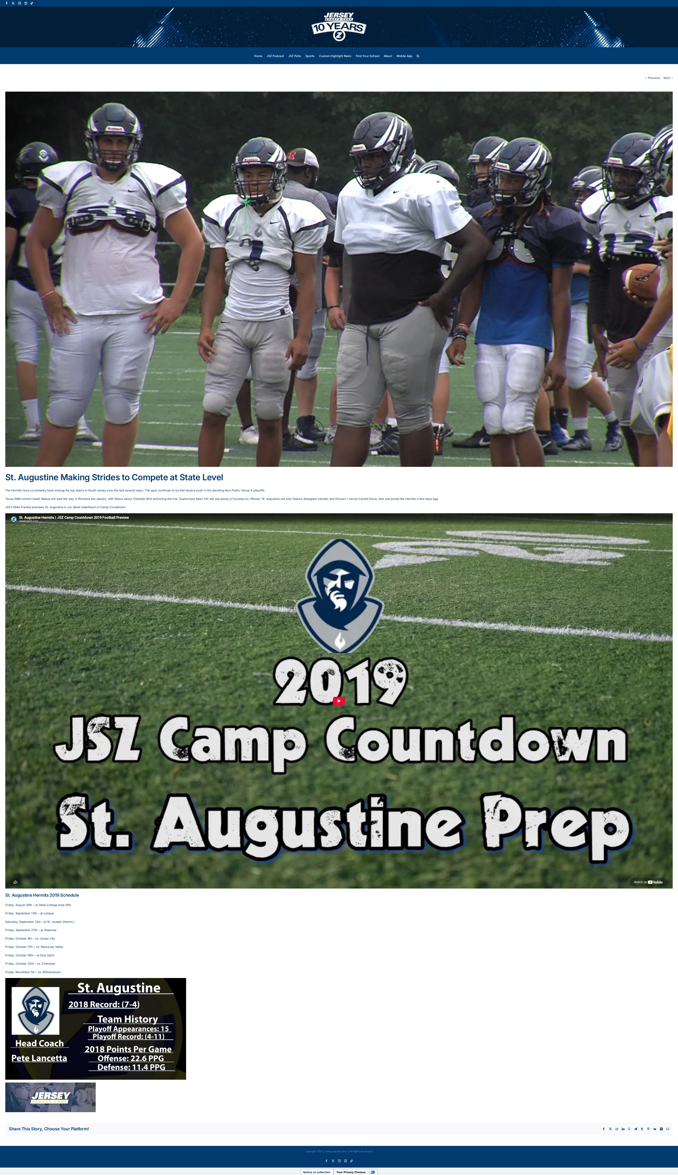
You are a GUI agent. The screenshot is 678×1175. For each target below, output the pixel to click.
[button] (418, 55)
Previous (654, 78)
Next (667, 78)
